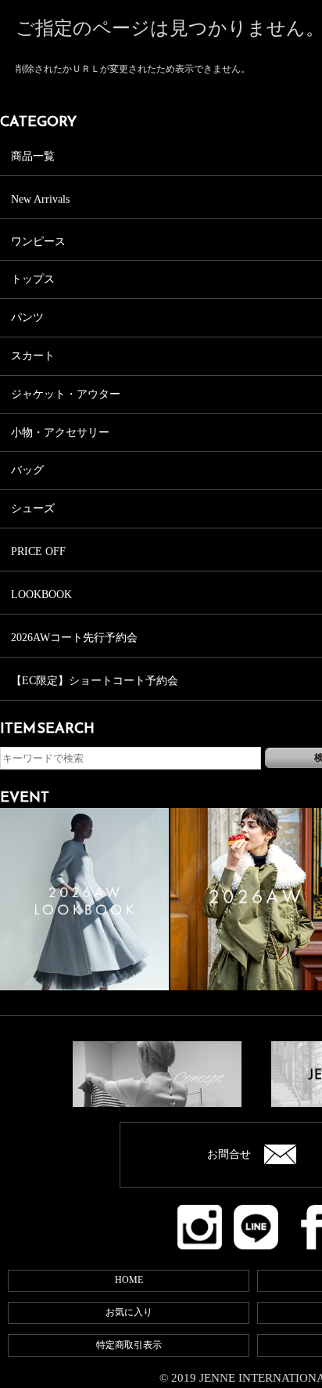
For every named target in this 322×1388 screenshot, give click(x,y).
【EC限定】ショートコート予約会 (94, 681)
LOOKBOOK (41, 594)
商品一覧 (33, 156)
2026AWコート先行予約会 (74, 638)
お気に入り (129, 1312)
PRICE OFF (38, 551)
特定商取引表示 (129, 1344)
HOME (129, 1279)
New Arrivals (40, 199)
